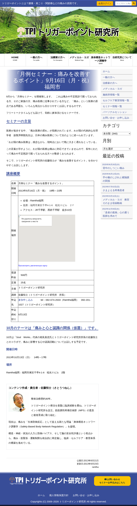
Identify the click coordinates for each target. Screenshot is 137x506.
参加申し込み (25, 300)
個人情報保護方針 (58, 495)
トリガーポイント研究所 (72, 501)
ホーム (41, 495)
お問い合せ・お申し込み (86, 495)
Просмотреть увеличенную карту (32, 265)
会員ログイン (104, 3)
